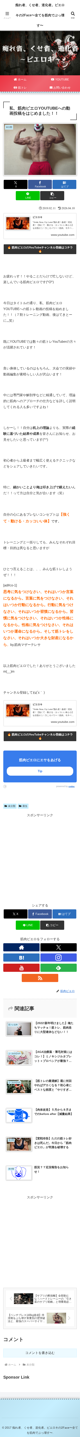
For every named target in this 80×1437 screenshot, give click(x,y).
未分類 (11, 806)
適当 (24, 806)
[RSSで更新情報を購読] (40, 978)
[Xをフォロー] (58, 947)
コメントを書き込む (40, 1353)
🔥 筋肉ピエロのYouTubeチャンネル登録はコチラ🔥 (40, 249)
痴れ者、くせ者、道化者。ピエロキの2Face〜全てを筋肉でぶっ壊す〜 (40, 15)
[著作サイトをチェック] (21, 947)
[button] (52, 195)
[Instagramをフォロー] (58, 957)
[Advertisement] (40, 1240)
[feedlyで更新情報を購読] (58, 968)
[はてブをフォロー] (21, 957)
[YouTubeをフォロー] (21, 968)
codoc (72, 786)
